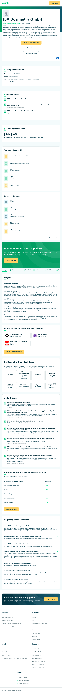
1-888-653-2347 (23, 677)
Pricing (34, 617)
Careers (34, 630)
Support (34, 626)
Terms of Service (6, 655)
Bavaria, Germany (16, 23)
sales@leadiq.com (24, 683)
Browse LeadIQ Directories (39, 623)
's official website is (28, 537)
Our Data (34, 636)
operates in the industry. (20, 564)
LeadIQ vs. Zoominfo (38, 648)
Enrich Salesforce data (8, 626)
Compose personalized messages (11, 623)
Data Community (37, 633)
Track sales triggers (7, 620)
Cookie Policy (5, 652)
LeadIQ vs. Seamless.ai (38, 661)
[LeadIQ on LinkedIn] (58, 690)
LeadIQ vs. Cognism (37, 658)
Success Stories (6, 630)
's (28, 545)
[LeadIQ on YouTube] (59, 690)
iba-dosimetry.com (29, 538)
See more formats (11, 509)
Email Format (31, 48)
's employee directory (15, 557)
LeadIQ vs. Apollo (37, 652)
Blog (33, 620)
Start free (55, 3)
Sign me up (11, 260)
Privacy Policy (6, 648)
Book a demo (51, 599)
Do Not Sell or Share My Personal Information (15, 658)
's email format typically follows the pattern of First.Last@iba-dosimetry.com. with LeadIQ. (30, 581)
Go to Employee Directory (51, 237)
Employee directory (31, 53)
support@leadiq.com (25, 680)
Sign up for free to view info (31, 42)
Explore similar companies (14, 351)
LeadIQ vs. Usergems (38, 664)
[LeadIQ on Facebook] (55, 690)
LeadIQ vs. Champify (38, 667)
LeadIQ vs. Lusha (36, 655)
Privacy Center (36, 639)
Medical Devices (27, 565)
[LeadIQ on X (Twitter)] (56, 690)
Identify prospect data (8, 617)
